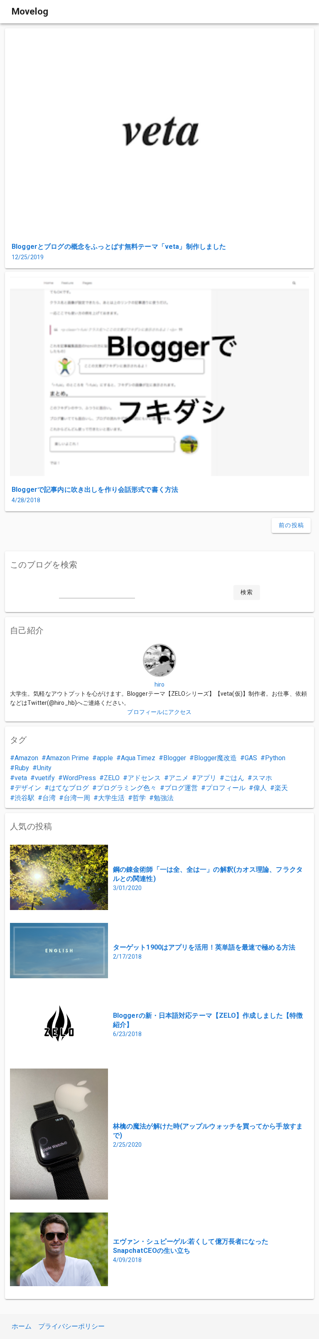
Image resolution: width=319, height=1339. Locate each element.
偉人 (260, 788)
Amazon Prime (67, 758)
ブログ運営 (181, 788)
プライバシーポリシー (71, 1326)
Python (275, 758)
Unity (44, 768)
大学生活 (111, 798)
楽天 (281, 788)
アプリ (206, 778)
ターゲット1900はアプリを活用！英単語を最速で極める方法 (204, 947)
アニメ (179, 778)
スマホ (262, 778)
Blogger (174, 758)
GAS (251, 758)
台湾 (49, 798)
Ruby (22, 768)
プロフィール (225, 788)
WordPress (79, 778)
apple (105, 758)
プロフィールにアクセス (159, 712)
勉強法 (164, 798)
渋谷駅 (24, 798)
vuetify (45, 778)
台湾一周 (77, 798)
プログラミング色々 (127, 788)
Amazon (26, 758)
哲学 (139, 798)
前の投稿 (291, 525)
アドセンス (144, 778)
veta (21, 778)
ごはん (234, 778)
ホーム (22, 1326)
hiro (159, 684)
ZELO (112, 778)
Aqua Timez (138, 758)
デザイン (28, 788)
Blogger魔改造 (215, 758)
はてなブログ (69, 788)
